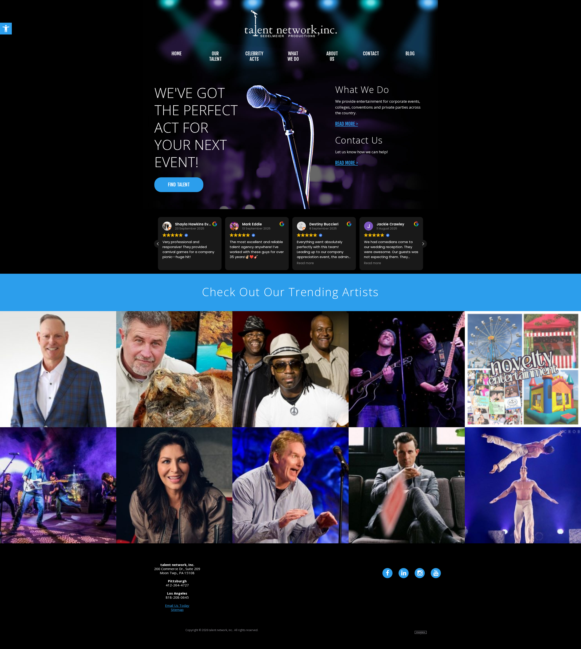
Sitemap (177, 609)
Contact (371, 53)
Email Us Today (177, 605)
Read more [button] (305, 263)
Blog (410, 53)
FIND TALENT (179, 185)
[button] (6, 28)
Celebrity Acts (254, 56)
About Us (332, 56)
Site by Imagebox (421, 632)
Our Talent (215, 56)
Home (177, 53)
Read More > (346, 124)
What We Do (293, 56)
